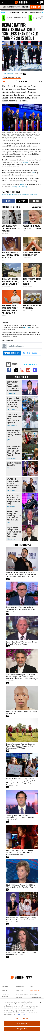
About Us (4, 990)
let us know (26, 327)
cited (33, 172)
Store (31, 986)
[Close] (40, 1002)
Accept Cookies (22, 1029)
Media (4, 195)
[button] (2, 2)
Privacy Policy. (20, 1014)
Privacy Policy (20, 990)
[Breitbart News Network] (8, 364)
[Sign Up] (35, 7)
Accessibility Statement (6, 995)
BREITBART (24, 2)
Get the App (33, 994)
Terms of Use (20, 986)
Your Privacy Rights (22, 1018)
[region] (22, 1015)
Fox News (25, 195)
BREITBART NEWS (23, 977)
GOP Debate (34, 195)
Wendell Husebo (9, 73)
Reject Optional (22, 1023)
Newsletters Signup (35, 997)
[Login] (38, 2)
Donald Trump (17, 195)
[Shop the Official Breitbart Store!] (30, 364)
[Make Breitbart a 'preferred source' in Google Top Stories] (11, 77)
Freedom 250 (14, 13)
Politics (9, 195)
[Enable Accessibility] (42, 2)
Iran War (25, 13)
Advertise (19, 997)
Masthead (5, 986)
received (25, 162)
